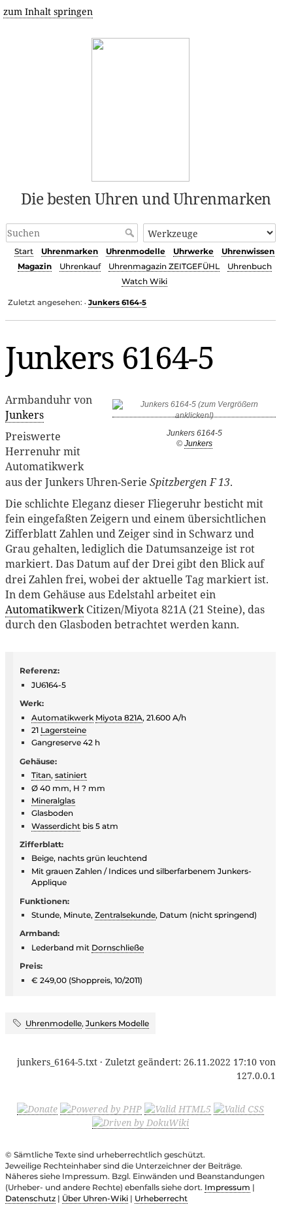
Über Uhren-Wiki (95, 1198)
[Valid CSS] (239, 1108)
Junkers (198, 443)
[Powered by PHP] (101, 1108)
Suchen (131, 232)
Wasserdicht (55, 826)
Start (23, 251)
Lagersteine (63, 730)
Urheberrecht (161, 1198)
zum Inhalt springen (48, 11)
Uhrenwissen (248, 251)
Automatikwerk (44, 609)
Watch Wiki (144, 281)
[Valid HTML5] (177, 1108)
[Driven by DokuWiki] (140, 1122)
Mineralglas (53, 800)
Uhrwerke (193, 251)
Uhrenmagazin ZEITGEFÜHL (164, 266)
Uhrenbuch (249, 266)
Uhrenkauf (80, 266)
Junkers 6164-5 (117, 302)
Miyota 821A (118, 717)
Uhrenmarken (69, 251)
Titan (41, 775)
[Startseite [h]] (140, 107)
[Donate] (37, 1108)
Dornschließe (117, 947)
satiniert (71, 775)
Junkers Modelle (117, 1023)
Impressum (227, 1187)
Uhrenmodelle (135, 251)
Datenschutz (30, 1198)
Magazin (35, 266)
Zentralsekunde (125, 915)
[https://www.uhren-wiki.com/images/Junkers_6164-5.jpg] (194, 412)
